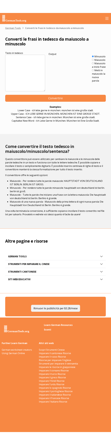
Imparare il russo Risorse (52, 356)
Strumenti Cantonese (22, 271)
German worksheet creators (17, 349)
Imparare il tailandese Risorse (55, 394)
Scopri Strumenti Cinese (52, 349)
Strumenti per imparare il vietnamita (58, 363)
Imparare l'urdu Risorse (51, 384)
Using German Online (13, 353)
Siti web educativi (19, 279)
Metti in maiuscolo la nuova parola (98, 75)
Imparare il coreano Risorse (54, 370)
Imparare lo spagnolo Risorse (55, 387)
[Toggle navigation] (107, 18)
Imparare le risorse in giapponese (57, 367)
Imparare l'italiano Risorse (53, 401)
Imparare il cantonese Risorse (55, 353)
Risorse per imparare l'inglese (55, 360)
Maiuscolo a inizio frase (99, 65)
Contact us (83, 419)
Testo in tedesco (14, 53)
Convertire (55, 98)
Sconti (47, 329)
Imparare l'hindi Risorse (51, 380)
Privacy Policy (55, 419)
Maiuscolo (99, 60)
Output (52, 54)
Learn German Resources (58, 325)
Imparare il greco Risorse (52, 377)
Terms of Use (70, 419)
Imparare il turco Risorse (52, 374)
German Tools (13, 28)
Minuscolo (100, 56)
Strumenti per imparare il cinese (28, 264)
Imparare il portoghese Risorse (56, 391)
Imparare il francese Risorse (54, 398)
